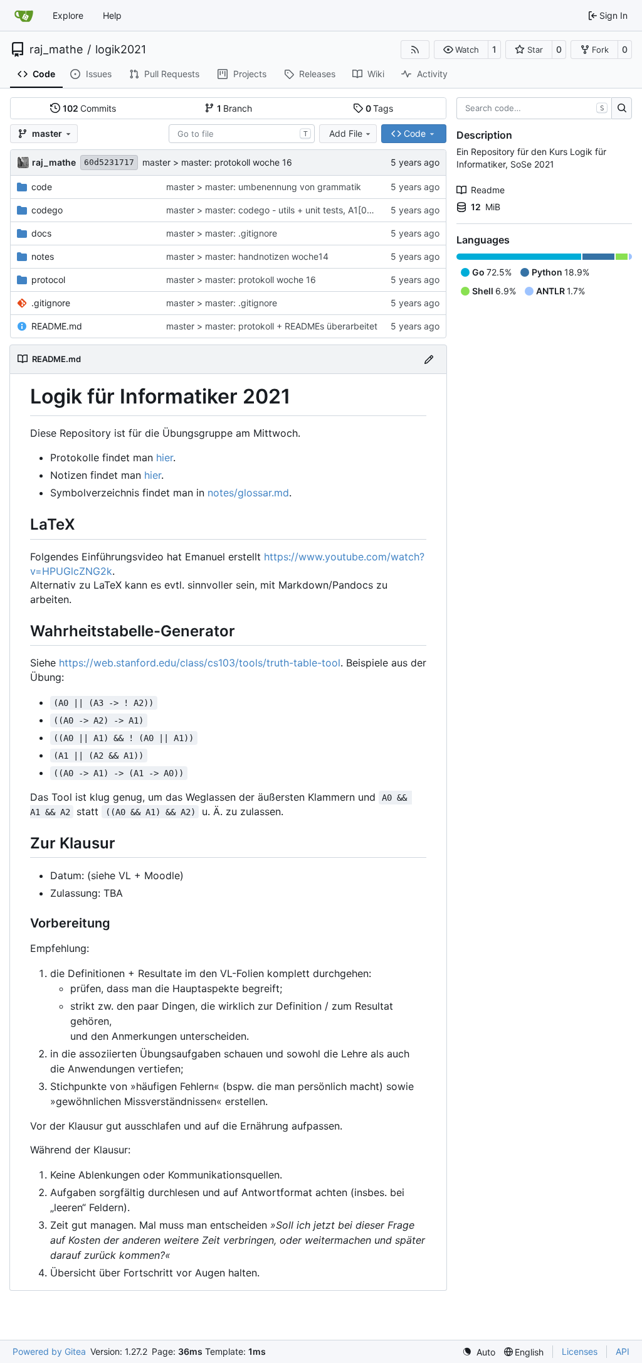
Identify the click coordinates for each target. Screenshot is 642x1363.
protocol (48, 279)
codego (47, 210)
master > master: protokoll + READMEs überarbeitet (271, 326)
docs (41, 233)
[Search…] (621, 108)
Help (112, 15)
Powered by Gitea (49, 1351)
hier (164, 457)
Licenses (579, 1351)
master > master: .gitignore (221, 233)
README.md (56, 326)
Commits (90, 108)
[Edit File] (429, 359)
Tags (380, 108)
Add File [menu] (345, 133)
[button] (461, 49)
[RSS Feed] (415, 49)
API (622, 1351)
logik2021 (120, 49)
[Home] (23, 15)
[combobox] (242, 133)
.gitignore (50, 302)
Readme (488, 189)
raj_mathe (56, 49)
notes (42, 256)
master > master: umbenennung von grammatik (263, 186)
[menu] (478, 1352)
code (41, 186)
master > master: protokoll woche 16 (217, 162)
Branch (235, 108)
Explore (68, 15)
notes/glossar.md (248, 492)
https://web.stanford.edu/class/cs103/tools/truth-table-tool (199, 662)
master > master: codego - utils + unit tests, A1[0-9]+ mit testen (297, 210)
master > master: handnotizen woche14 (247, 256)
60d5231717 (109, 162)
